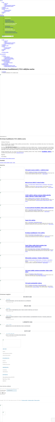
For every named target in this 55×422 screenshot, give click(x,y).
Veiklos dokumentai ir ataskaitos (9, 5)
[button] (3, 35)
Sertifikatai (8, 18)
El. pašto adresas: (3, 390)
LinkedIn (7, 162)
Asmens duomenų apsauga (8, 6)
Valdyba (5, 4)
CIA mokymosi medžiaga (9, 20)
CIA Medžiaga (5, 369)
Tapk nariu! (3, 54)
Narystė (3, 9)
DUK (3, 50)
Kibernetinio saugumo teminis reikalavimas (43, 261)
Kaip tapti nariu (7, 11)
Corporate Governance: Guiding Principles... (43, 200)
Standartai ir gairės (5, 8)
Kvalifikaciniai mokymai (11, 23)
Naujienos (4, 7)
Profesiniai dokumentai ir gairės (10, 31)
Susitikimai (30, 285)
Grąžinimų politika (31, 400)
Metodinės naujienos (39, 184)
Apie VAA (6, 3)
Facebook (1, 162)
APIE (3, 2)
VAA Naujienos (2, 158)
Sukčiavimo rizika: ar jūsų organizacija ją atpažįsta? (18, 300)
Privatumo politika (5, 52)
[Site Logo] (1, 0)
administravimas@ (20, 152)
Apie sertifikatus (8, 19)
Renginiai (4, 360)
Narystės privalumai (7, 10)
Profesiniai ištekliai (5, 64)
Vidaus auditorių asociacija (10, 158)
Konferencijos (5, 362)
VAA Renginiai (7, 26)
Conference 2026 (5, 63)
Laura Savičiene (40, 274)
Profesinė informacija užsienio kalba (11, 32)
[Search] (13, 36)
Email (14, 162)
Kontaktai (3, 12)
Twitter (5, 162)
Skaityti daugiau (44, 173)
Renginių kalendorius (10, 24)
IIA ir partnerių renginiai (9, 27)
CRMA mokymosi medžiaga (9, 58)
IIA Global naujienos (32, 184)
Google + (11, 162)
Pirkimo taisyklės (37, 400)
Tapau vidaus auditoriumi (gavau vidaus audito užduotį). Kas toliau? (22, 309)
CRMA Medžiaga (5, 371)
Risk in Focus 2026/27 (39, 186)
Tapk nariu (2, 15)
